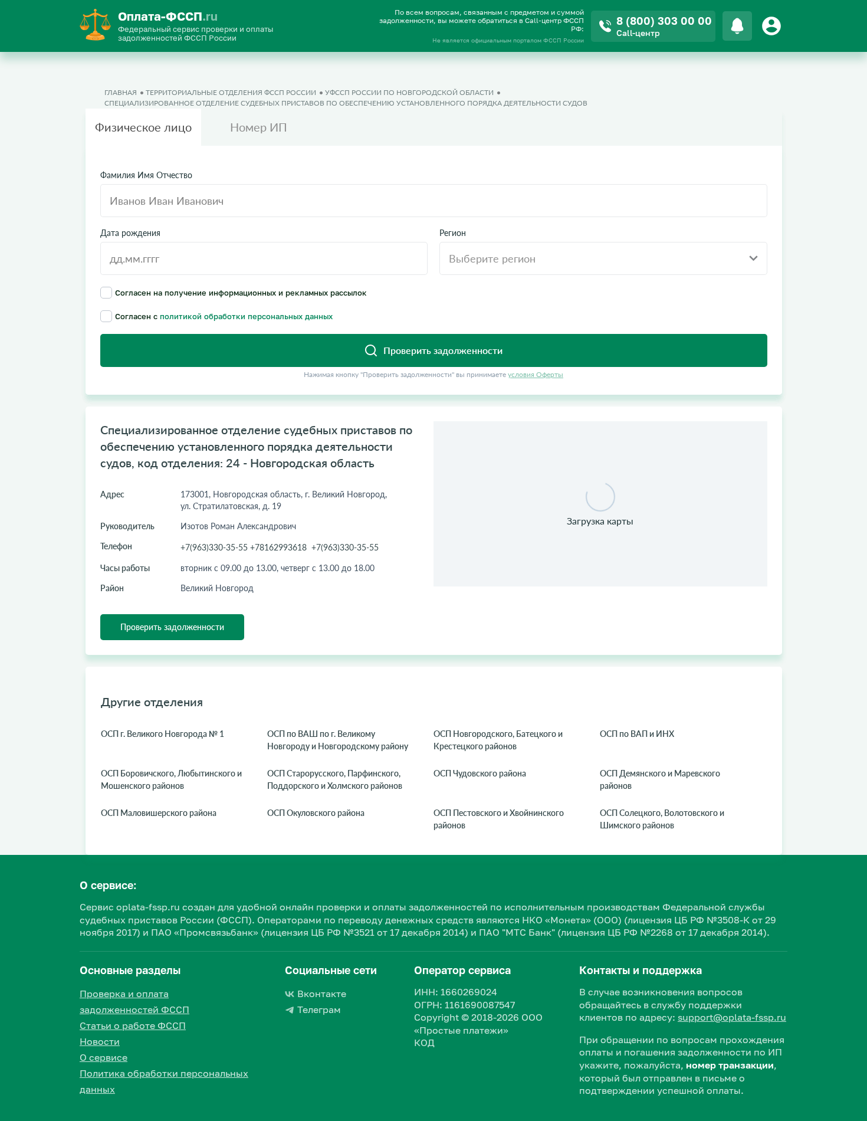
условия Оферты (535, 374)
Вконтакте (321, 993)
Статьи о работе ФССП (133, 1025)
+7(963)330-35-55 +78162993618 (243, 547)
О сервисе (103, 1057)
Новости (100, 1041)
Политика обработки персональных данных (164, 1081)
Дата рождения (130, 233)
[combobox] (603, 258)
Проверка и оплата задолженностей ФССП (134, 1001)
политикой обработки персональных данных (246, 316)
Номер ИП (258, 127)
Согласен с (224, 316)
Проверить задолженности (172, 627)
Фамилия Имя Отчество (146, 175)
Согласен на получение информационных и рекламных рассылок (241, 292)
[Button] (773, 26)
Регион (452, 233)
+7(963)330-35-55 (345, 547)
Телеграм (319, 1009)
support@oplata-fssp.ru (732, 1017)
